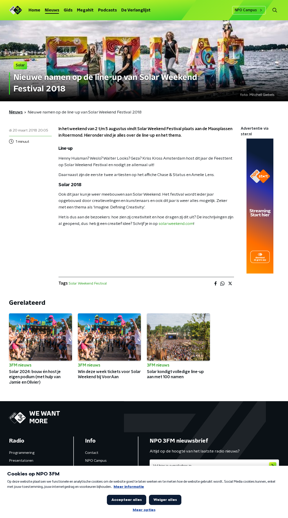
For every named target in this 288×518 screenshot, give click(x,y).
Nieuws (52, 10)
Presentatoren (21, 460)
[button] (274, 10)
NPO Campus (246, 10)
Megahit (85, 10)
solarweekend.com (176, 224)
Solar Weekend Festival (88, 283)
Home (34, 10)
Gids (68, 10)
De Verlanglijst (136, 10)
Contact (91, 453)
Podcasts (107, 10)
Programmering (22, 453)
